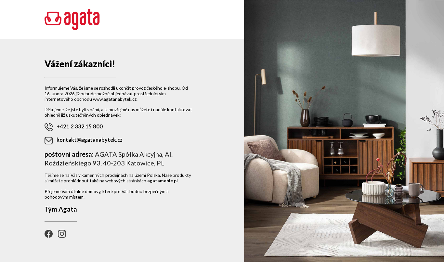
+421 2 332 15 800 (80, 126)
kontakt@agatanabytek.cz (90, 140)
